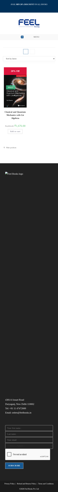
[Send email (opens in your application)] (32, 7)
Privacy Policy (9, 484)
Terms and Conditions (46, 484)
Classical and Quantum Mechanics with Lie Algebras (15, 115)
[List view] (32, 51)
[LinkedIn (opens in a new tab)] (29, 7)
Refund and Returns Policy (26, 484)
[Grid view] (25, 51)
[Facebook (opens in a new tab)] (26, 7)
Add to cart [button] (15, 131)
